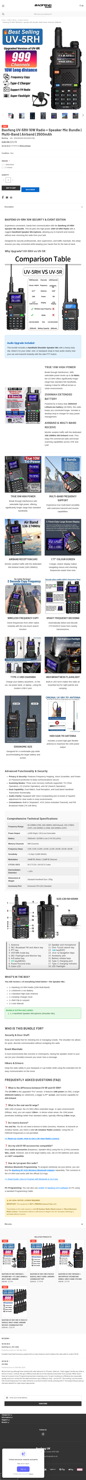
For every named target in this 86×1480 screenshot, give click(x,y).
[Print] (11, 197)
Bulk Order (30, 190)
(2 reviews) (14, 146)
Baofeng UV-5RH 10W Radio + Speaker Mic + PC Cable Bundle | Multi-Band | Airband (14, 1276)
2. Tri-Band (8, 167)
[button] (24, 146)
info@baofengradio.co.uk (49, 1456)
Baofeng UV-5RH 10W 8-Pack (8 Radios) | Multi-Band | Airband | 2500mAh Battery (42, 1276)
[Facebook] (3, 197)
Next (83, 116)
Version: (5, 161)
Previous (3, 116)
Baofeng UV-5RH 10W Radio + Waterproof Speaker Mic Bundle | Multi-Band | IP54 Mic (70, 1276)
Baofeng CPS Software (57, 1188)
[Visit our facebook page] (43, 1434)
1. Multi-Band (9, 165)
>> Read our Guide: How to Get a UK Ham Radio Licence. (32, 1138)
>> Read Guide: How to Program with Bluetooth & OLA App (31, 1179)
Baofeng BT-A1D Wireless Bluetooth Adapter (33, 1170)
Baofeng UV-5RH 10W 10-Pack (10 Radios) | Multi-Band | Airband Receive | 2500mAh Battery (14, 1322)
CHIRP (41, 1188)
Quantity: (5, 175)
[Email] (7, 197)
